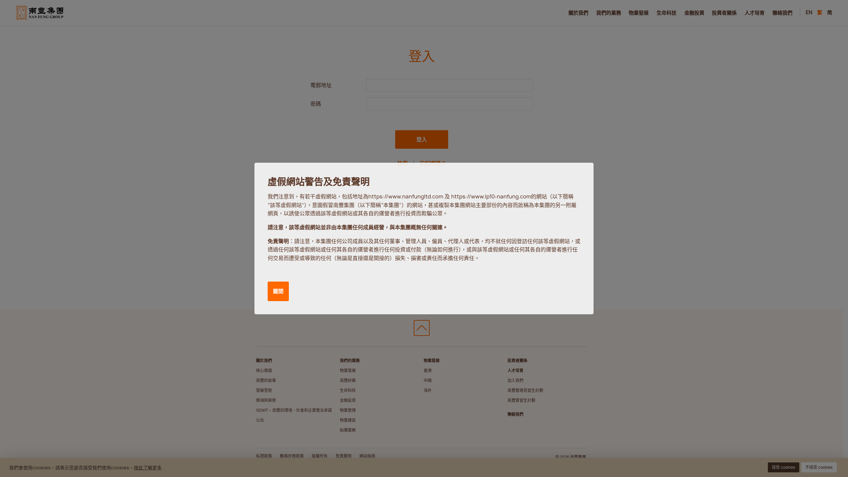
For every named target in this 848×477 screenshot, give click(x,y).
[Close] (580, 174)
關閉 (278, 291)
